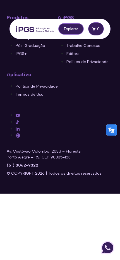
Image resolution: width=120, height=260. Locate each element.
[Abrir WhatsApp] (107, 247)
